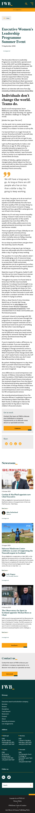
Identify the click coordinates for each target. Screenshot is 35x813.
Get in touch (9, 674)
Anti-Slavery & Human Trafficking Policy (17, 810)
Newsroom (5, 714)
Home (7, 18)
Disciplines (5, 709)
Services (4, 704)
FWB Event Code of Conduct (17, 805)
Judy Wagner (19, 304)
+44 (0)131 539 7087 (8, 744)
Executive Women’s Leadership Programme (15, 307)
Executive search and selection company (15, 702)
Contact (4, 716)
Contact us (17, 428)
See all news (14, 645)
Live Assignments (7, 724)
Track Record (6, 711)
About (4, 719)
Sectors (4, 707)
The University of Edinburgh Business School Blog (17, 90)
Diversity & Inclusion (8, 721)
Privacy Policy (17, 801)
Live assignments (17, 9)
